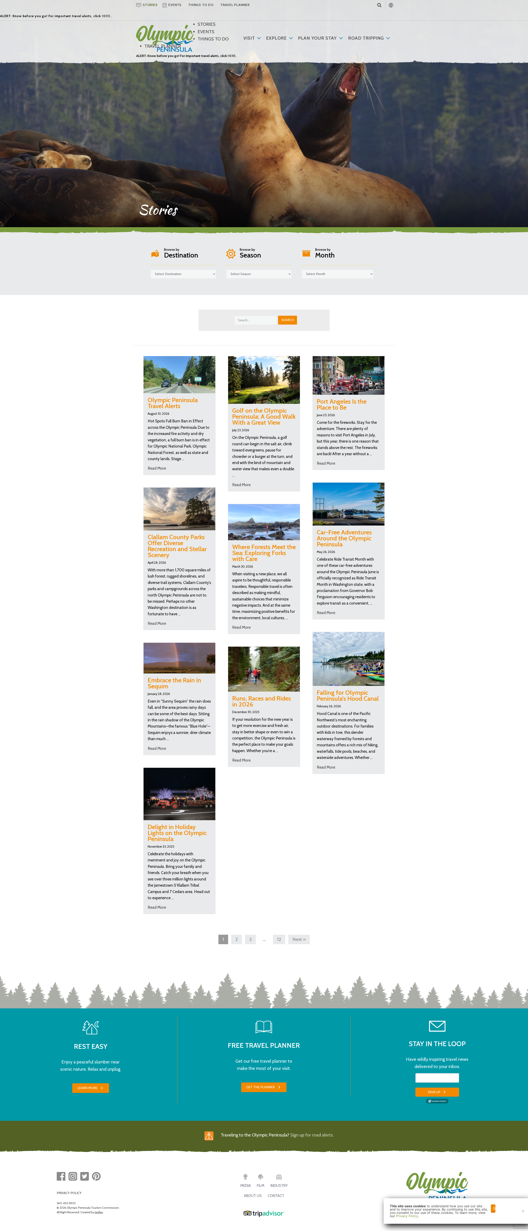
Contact (276, 1195)
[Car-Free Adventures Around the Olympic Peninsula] (348, 504)
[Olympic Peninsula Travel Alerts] (179, 374)
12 (279, 939)
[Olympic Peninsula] (165, 28)
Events (206, 31)
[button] (90, 1088)
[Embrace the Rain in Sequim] (179, 657)
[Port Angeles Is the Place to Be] (348, 375)
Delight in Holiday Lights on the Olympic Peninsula (177, 833)
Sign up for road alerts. (312, 1135)
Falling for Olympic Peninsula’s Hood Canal (348, 695)
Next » (299, 939)
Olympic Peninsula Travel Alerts (173, 403)
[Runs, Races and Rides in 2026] (264, 668)
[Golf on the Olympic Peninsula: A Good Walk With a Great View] (264, 379)
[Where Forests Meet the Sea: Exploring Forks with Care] (264, 522)
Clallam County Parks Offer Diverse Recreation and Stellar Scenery (177, 546)
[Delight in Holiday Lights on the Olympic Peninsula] (179, 793)
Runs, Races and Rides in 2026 (261, 701)
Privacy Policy (407, 1216)
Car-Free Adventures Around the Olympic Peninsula (344, 538)
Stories (207, 24)
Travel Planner (162, 46)
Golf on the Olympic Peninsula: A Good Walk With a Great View (264, 416)
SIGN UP (434, 1092)
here (106, 16)
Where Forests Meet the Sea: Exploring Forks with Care (264, 553)
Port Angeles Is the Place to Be (342, 404)
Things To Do (213, 39)
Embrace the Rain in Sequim (174, 683)
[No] (523, 1211)
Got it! (494, 1208)
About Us (253, 1195)
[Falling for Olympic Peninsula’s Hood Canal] (348, 658)
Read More (157, 468)
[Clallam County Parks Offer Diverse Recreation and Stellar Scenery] (179, 508)
